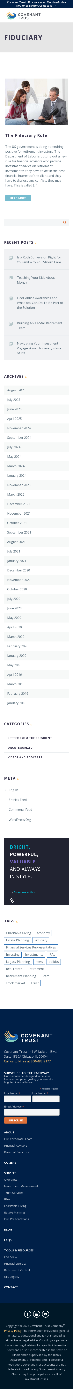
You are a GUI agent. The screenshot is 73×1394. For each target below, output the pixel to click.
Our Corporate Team (18, 1139)
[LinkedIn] (36, 1314)
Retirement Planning (21, 976)
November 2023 (19, 485)
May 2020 (14, 618)
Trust (35, 983)
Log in (13, 790)
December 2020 (18, 570)
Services (10, 1173)
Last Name (40, 1093)
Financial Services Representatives (31, 947)
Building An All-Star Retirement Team (39, 325)
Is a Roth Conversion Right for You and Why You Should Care (39, 259)
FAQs (7, 1240)
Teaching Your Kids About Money (36, 280)
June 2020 (14, 608)
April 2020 (14, 627)
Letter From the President (30, 738)
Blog (8, 1229)
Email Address (14, 1106)
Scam (45, 976)
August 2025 (16, 390)
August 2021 (16, 542)
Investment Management (21, 1186)
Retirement (36, 969)
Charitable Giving (18, 933)
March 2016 (15, 684)
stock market (15, 983)
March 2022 (15, 494)
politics (53, 962)
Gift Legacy (11, 1277)
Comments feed (20, 809)
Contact (11, 1287)
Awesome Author (25, 892)
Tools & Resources (18, 1250)
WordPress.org (20, 820)
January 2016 (16, 703)
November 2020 (19, 580)
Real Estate (14, 969)
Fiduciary (40, 940)
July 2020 (13, 599)
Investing (13, 954)
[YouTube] (45, 1314)
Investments (34, 954)
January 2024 (16, 475)
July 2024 (13, 447)
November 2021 (19, 513)
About (9, 1132)
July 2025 (13, 400)
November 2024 (19, 428)
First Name (12, 1093)
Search (65, 222)
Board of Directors (16, 1152)
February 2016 (17, 693)
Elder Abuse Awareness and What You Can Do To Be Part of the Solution (40, 303)
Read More (18, 198)
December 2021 (18, 504)
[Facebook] (27, 1314)
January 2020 (16, 655)
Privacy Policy (12, 1330)
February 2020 (17, 646)
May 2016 (14, 665)
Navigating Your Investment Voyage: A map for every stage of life (39, 348)
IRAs (52, 954)
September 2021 (19, 532)
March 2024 (15, 466)
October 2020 (17, 589)
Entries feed (18, 800)
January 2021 (16, 561)
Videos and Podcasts (25, 757)
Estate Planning (17, 940)
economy (43, 933)
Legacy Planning (18, 962)
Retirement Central (17, 1270)
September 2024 (19, 437)
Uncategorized (20, 747)
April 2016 (14, 674)
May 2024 (14, 456)
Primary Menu (63, 15)
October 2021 (17, 523)
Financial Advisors (15, 1145)
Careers (10, 1162)
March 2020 (15, 637)
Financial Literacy (15, 1263)
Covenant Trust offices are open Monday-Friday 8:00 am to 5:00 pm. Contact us (36, 3)
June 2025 (14, 409)
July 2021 (13, 551)
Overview (10, 1179)
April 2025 (14, 418)
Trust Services (14, 1193)
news (39, 962)
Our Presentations (16, 1219)
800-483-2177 (41, 1061)
